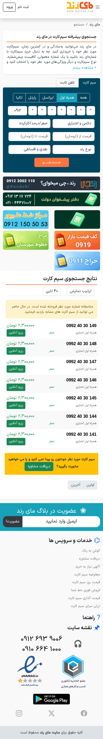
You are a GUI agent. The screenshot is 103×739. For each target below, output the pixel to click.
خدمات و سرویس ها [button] (74, 541)
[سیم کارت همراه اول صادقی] (26, 240)
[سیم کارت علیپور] (26, 219)
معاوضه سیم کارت (87, 574)
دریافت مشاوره (39, 466)
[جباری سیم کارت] (51, 199)
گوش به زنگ (91, 550)
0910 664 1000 (41, 649)
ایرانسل (48, 97)
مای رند (94, 24)
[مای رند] (80, 7)
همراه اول (67, 97)
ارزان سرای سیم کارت (85, 606)
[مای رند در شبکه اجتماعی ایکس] (51, 713)
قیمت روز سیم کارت (86, 582)
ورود (9, 7)
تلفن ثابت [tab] (67, 82)
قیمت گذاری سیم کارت (84, 598)
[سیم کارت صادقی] (77, 261)
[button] (51, 67)
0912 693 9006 (41, 639)
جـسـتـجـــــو (52, 162)
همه (83, 97)
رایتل (32, 97)
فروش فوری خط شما (85, 590)
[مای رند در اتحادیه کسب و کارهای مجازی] (73, 671)
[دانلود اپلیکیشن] (51, 699)
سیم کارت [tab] (89, 82)
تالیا (19, 97)
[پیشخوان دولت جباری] (77, 219)
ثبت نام (23, 7)
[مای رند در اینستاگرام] (19, 713)
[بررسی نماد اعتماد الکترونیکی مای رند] (30, 671)
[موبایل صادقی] (77, 240)
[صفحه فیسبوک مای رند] (84, 713)
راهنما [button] (91, 618)
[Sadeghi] (51, 183)
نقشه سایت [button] (83, 628)
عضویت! (13, 521)
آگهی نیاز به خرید (87, 566)
